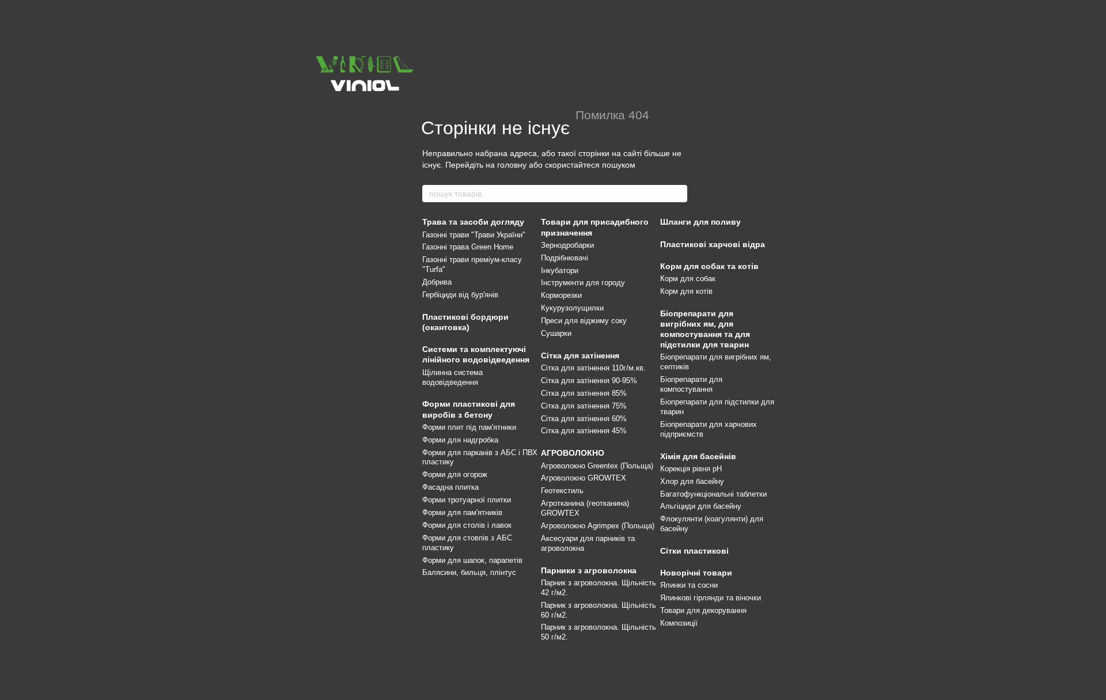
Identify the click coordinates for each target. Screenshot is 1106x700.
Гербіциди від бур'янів (460, 294)
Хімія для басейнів (698, 456)
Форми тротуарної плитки (466, 499)
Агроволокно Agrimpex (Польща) (597, 525)
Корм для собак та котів (709, 266)
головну (512, 164)
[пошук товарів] (678, 193)
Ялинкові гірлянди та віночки (710, 597)
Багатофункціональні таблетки (713, 494)
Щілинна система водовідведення (452, 377)
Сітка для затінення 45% (584, 430)
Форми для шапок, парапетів (472, 560)
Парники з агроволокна (589, 570)
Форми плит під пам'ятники (469, 427)
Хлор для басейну (692, 481)
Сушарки (556, 333)
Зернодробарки (567, 245)
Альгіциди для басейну (700, 506)
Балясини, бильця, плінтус (469, 572)
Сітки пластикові (694, 550)
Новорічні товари (696, 572)
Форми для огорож (454, 474)
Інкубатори (559, 270)
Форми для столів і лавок (467, 525)
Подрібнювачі (564, 257)
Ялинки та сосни (689, 585)
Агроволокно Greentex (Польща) (597, 465)
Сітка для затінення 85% (584, 393)
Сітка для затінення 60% (584, 418)
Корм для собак (687, 278)
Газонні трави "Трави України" (473, 234)
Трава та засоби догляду (473, 221)
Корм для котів (686, 291)
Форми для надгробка (460, 440)
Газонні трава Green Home (467, 247)
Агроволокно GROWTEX (583, 478)
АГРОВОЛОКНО (572, 452)
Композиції (679, 623)
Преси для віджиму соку (584, 320)
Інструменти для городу (583, 282)
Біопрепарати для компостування (691, 384)
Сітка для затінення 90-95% (589, 380)
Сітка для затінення (580, 355)
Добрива (437, 282)
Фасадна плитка (450, 487)
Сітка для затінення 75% (584, 406)
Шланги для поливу (700, 221)
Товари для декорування (703, 610)
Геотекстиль (562, 490)
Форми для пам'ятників (462, 512)
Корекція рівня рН (691, 468)
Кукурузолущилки (572, 308)
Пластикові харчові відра (712, 244)
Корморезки (561, 295)
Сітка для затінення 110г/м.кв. (593, 368)
